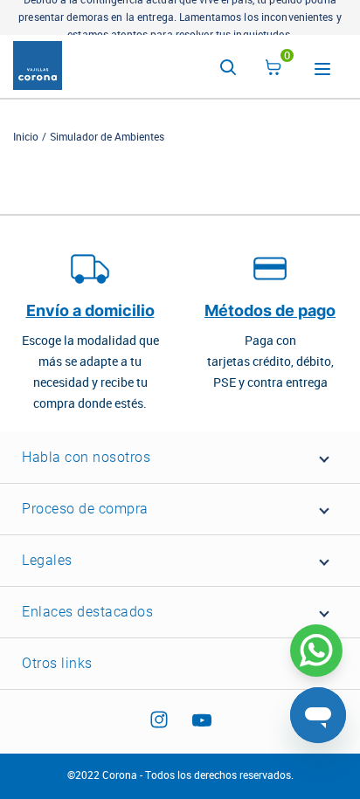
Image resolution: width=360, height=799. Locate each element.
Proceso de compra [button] (85, 508)
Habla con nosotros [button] (86, 457)
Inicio (25, 137)
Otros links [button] (57, 663)
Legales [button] (47, 560)
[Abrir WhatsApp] (316, 650)
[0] (273, 70)
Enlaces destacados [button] (87, 611)
